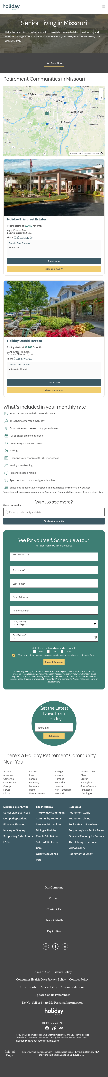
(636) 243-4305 (23, 237)
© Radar (82, 153)
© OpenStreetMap (92, 153)
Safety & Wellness (47, 842)
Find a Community (54, 521)
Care (39, 848)
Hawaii (6, 789)
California (8, 778)
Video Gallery (77, 848)
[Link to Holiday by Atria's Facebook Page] (55, 946)
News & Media (54, 920)
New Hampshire (63, 789)
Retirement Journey (81, 854)
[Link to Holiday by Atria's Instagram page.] (65, 946)
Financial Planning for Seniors (86, 836)
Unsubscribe (28, 987)
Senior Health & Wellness (84, 824)
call (54, 651)
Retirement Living (79, 818)
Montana (59, 778)
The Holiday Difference (83, 842)
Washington (86, 793)
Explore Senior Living (15, 806)
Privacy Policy (78, 679)
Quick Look (54, 261)
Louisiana (34, 786)
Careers (54, 898)
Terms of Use (41, 972)
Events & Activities (47, 836)
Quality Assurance (47, 854)
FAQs (6, 842)
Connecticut (10, 782)
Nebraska (60, 782)
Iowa (31, 775)
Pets (38, 859)
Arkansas (8, 775)
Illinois (6, 793)
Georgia (7, 786)
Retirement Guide (79, 812)
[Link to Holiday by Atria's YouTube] (46, 946)
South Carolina (88, 786)
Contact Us (54, 909)
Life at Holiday (44, 806)
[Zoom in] (101, 90)
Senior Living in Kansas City (37, 1051)
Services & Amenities (48, 824)
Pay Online (54, 931)
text (41, 651)
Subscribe (54, 736)
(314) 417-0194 (23, 358)
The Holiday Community (50, 812)
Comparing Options (15, 818)
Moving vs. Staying (14, 830)
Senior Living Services (16, 812)
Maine (32, 789)
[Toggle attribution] (101, 153)
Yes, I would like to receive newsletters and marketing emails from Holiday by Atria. (56, 655)
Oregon (84, 778)
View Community (54, 268)
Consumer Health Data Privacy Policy (41, 979)
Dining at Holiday (46, 830)
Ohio (83, 775)
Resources (75, 806)
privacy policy (16, 679)
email (69, 651)
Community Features (48, 818)
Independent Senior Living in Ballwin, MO (77, 1051)
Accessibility (48, 987)
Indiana (33, 771)
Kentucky (34, 782)
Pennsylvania (87, 782)
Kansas (33, 778)
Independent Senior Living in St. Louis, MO (61, 1054)
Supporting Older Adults (18, 836)
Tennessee (86, 789)
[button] (47, 114)
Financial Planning (14, 824)
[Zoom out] (101, 94)
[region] (54, 121)
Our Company (54, 887)
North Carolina (88, 771)
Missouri (59, 775)
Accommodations (72, 987)
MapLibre (73, 153)
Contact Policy (79, 979)
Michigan (59, 771)
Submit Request (54, 662)
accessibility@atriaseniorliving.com (37, 1040)
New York (59, 793)
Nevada (59, 786)
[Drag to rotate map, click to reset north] (101, 98)
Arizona (7, 771)
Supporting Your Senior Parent (87, 830)
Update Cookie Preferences (52, 994)
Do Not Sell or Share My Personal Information (52, 1002)
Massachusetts (37, 793)
